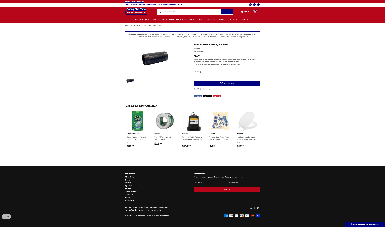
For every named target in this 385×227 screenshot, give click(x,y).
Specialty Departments (172, 20)
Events (128, 189)
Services (189, 20)
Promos (199, 20)
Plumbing (136, 25)
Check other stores (231, 64)
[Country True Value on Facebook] (254, 208)
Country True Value (138, 215)
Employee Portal (131, 208)
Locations (129, 198)
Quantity (197, 72)
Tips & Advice (211, 20)
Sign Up (227, 189)
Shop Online (142, 20)
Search (228, 11)
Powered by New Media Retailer (158, 215)
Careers (222, 20)
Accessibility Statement (148, 208)
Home (127, 25)
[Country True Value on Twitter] (251, 208)
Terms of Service (131, 210)
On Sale (128, 183)
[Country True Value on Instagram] (258, 208)
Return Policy (144, 210)
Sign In (246, 11)
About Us (234, 20)
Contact (245, 20)
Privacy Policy (163, 208)
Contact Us (129, 201)
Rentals (154, 20)
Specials (128, 186)
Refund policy (156, 210)
